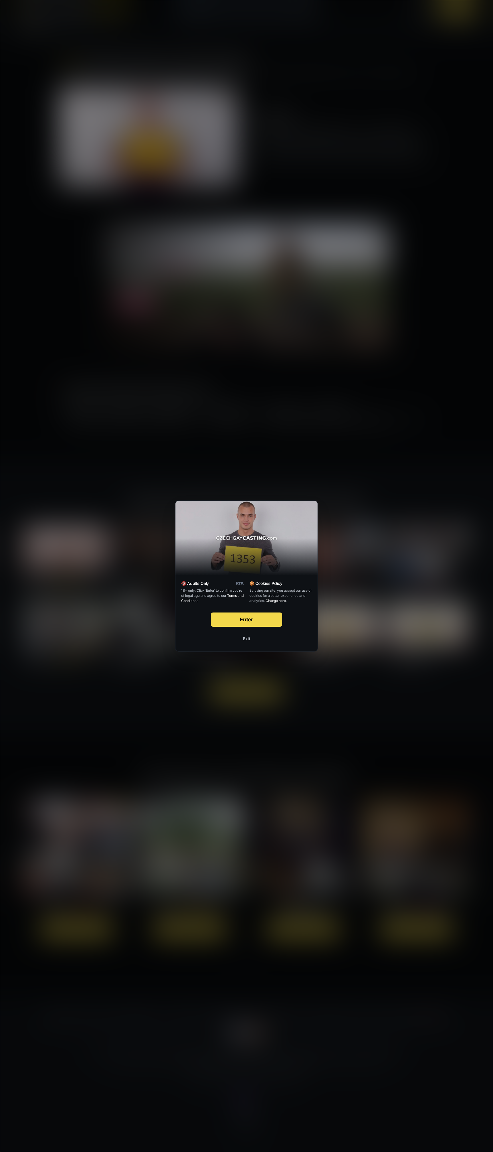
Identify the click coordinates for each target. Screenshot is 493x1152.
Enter (246, 619)
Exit (246, 638)
